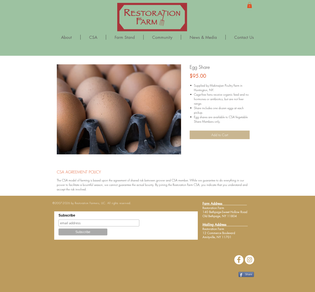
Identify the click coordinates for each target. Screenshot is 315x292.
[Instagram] (249, 259)
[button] (249, 5)
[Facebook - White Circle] (238, 259)
